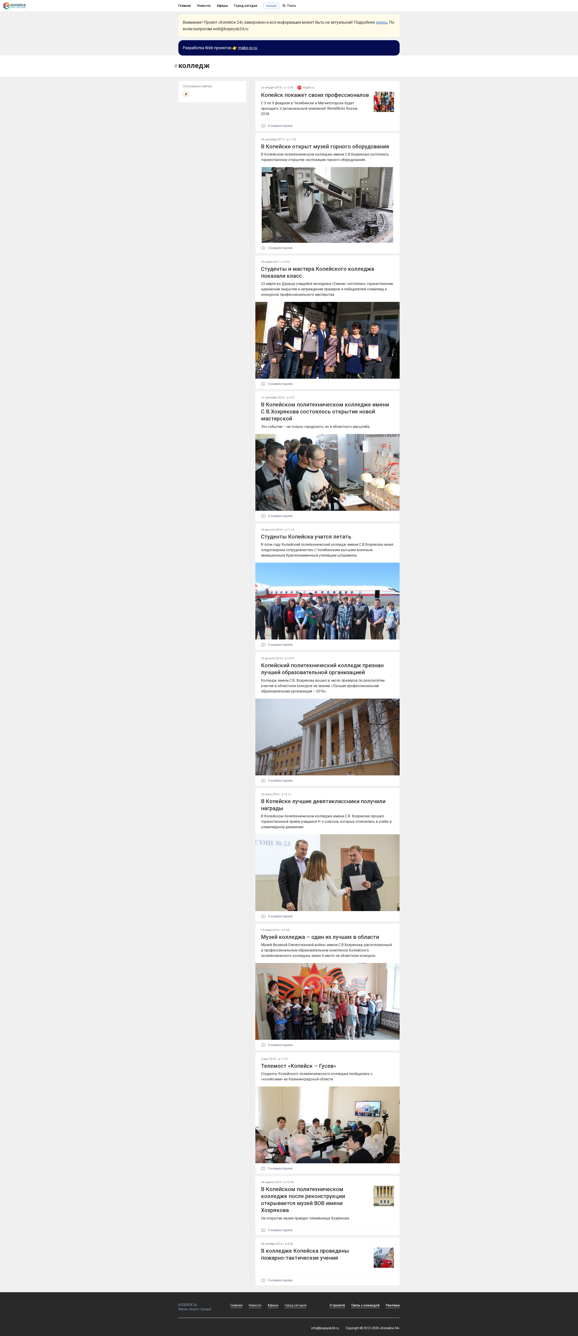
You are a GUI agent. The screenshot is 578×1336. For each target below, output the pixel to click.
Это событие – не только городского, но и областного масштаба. (315, 426)
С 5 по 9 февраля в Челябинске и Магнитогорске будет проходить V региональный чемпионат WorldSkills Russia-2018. (309, 108)
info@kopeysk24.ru (325, 1328)
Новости (203, 5)
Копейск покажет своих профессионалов (315, 95)
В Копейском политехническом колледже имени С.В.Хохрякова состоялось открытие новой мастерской (325, 411)
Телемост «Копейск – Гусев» (298, 1066)
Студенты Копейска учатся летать (306, 537)
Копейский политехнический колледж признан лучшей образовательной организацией (322, 669)
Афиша (222, 5)
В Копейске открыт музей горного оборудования (325, 146)
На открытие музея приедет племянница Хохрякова (305, 1218)
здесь (381, 22)
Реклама (393, 1305)
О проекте (337, 1305)
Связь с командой (365, 1305)
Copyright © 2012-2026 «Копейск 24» (373, 1328)
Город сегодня (245, 5)
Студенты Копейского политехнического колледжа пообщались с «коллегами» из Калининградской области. (317, 1076)
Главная (184, 5)
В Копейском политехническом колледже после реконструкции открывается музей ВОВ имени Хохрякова (303, 1200)
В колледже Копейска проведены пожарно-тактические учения (305, 1254)
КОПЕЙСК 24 (187, 1305)
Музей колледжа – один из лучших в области (320, 937)
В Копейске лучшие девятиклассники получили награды (323, 804)
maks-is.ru (247, 47)
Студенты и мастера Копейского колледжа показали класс (317, 272)
